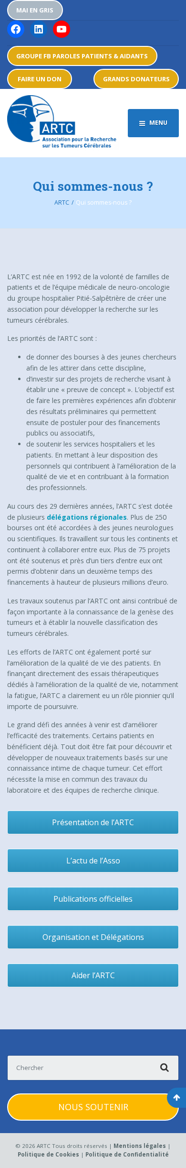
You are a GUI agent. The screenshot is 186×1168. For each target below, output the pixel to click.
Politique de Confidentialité (127, 1154)
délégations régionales (87, 517)
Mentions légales (140, 1145)
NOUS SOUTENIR (93, 1107)
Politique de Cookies (48, 1154)
